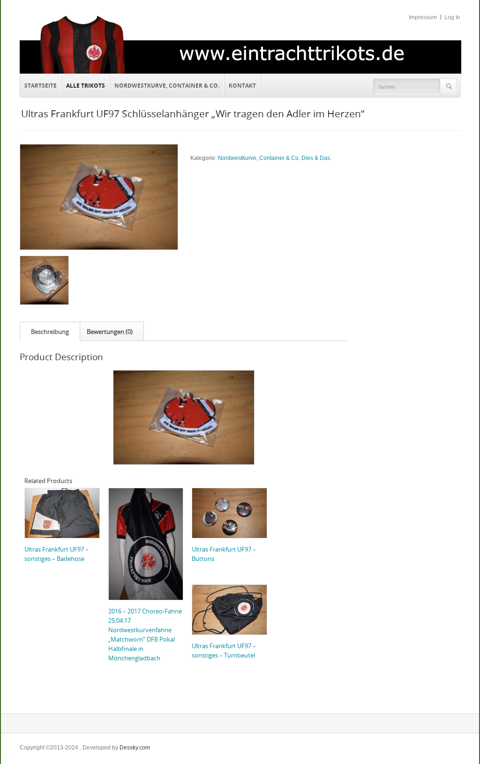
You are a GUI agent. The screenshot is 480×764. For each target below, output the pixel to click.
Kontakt (240, 84)
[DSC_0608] (98, 197)
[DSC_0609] (44, 280)
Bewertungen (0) (110, 331)
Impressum (423, 17)
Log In (452, 17)
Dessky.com (135, 747)
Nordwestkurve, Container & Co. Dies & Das (274, 158)
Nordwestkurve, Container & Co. (166, 86)
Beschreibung (50, 331)
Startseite (40, 86)
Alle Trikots (85, 86)
